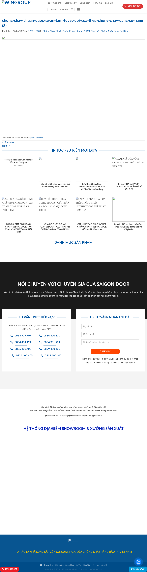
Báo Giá (109, 2)
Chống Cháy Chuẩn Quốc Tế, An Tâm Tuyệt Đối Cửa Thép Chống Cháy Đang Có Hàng (85, 31)
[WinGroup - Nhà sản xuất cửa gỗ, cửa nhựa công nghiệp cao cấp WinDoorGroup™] (22, 6)
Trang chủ (56, 2)
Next (6, 146)
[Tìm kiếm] (72, 9)
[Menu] (79, 9)
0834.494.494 (10, 569)
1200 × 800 (34, 31)
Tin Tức (53, 9)
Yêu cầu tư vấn (138, 569)
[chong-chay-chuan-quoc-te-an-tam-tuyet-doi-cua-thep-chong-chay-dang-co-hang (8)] (73, 84)
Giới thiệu (70, 2)
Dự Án (98, 2)
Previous (8, 142)
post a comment (36, 138)
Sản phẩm (85, 2)
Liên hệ (64, 9)
